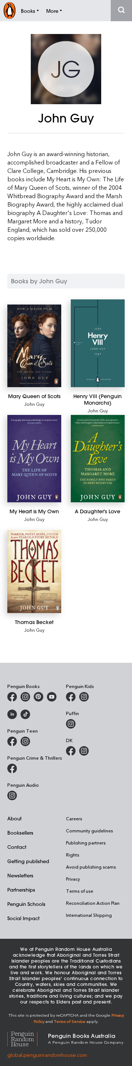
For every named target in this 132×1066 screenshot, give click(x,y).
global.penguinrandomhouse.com (47, 1055)
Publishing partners (86, 842)
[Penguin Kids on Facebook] (71, 697)
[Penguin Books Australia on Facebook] (12, 697)
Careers (74, 818)
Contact (16, 847)
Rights (72, 854)
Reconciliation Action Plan (93, 903)
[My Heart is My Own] (34, 459)
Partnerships (21, 890)
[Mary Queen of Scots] (34, 346)
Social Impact (23, 918)
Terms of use (79, 891)
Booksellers (20, 832)
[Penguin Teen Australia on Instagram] (25, 741)
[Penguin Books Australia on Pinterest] (38, 697)
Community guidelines (89, 830)
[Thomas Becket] (34, 571)
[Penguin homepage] (9, 10)
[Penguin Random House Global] (27, 1038)
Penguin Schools (26, 904)
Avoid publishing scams (91, 866)
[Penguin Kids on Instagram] (84, 697)
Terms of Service (69, 1021)
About (14, 818)
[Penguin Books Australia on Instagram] (25, 697)
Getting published (28, 861)
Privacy (73, 879)
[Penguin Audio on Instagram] (12, 795)
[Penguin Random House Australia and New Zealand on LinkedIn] (12, 714)
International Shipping (89, 915)
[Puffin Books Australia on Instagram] (71, 724)
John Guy (34, 403)
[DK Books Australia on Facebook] (71, 751)
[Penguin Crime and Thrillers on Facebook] (12, 768)
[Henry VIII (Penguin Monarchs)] (98, 343)
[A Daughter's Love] (98, 459)
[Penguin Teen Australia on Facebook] (12, 741)
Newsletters (20, 875)
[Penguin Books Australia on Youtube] (51, 697)
